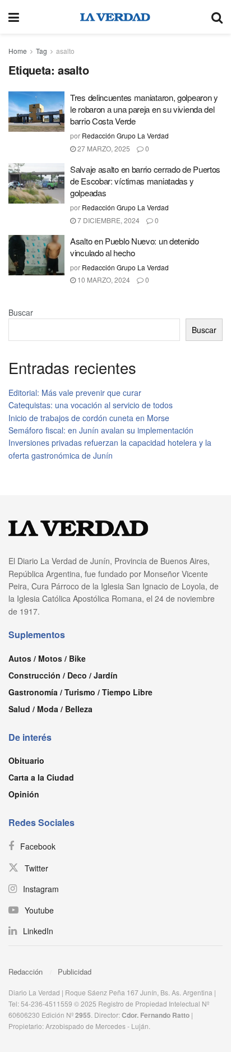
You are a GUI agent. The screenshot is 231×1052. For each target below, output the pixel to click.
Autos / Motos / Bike (47, 658)
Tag (41, 51)
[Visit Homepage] (115, 17)
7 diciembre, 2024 (108, 220)
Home (17, 51)
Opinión (23, 794)
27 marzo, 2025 (103, 148)
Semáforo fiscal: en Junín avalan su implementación (100, 430)
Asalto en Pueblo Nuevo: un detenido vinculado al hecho (134, 247)
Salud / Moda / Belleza (50, 708)
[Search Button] (217, 17)
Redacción (25, 971)
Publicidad (74, 971)
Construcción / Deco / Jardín (63, 675)
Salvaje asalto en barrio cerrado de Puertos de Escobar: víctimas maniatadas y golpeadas (145, 181)
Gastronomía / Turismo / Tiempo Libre (80, 692)
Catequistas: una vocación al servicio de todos (90, 404)
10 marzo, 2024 (103, 279)
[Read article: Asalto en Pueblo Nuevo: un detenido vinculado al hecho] (36, 255)
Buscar (20, 312)
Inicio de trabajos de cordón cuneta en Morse (88, 417)
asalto (65, 51)
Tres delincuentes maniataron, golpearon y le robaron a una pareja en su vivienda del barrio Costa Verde (144, 109)
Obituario (26, 760)
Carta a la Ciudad (41, 777)
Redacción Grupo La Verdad (125, 135)
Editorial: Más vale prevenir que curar (74, 392)
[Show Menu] (13, 17)
